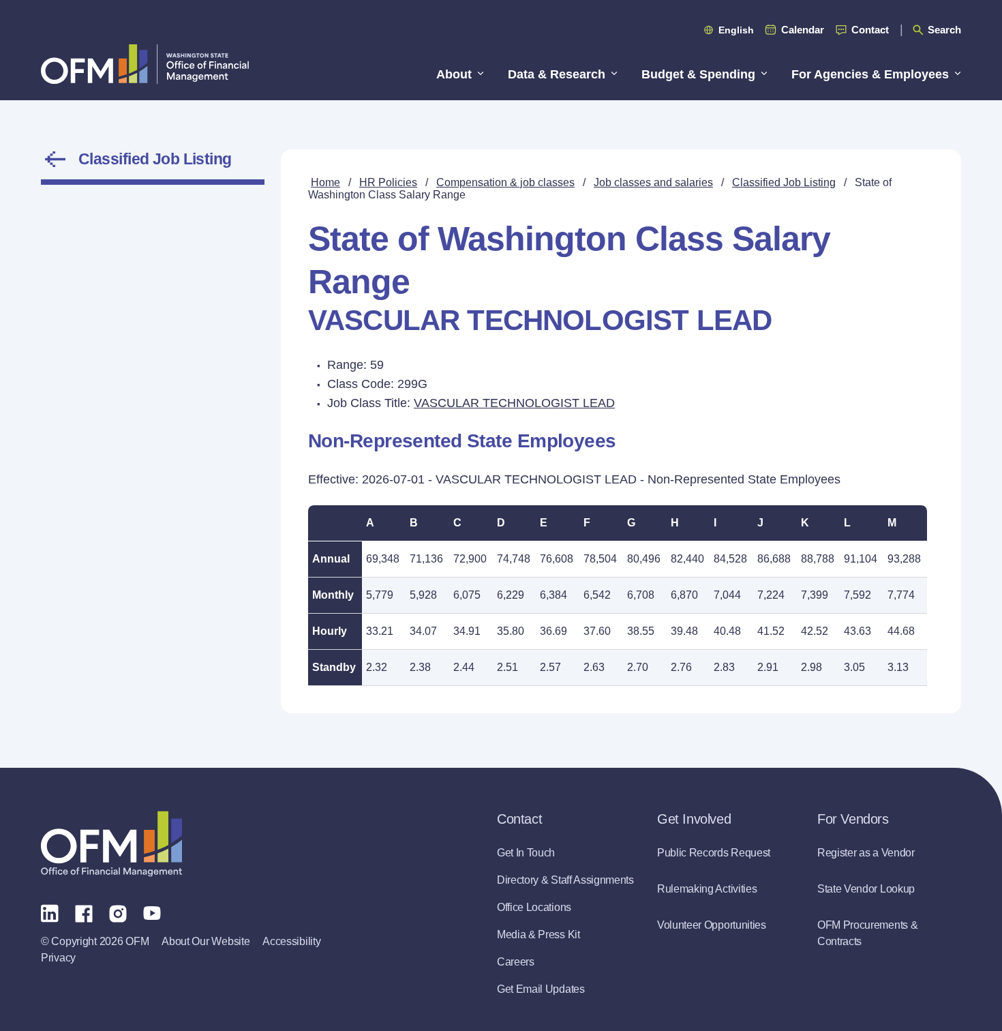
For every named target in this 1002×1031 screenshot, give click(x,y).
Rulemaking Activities (707, 889)
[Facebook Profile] (84, 912)
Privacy (58, 957)
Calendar (802, 29)
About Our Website (205, 941)
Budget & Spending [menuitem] (698, 74)
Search (944, 29)
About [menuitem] (454, 74)
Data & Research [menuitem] (556, 74)
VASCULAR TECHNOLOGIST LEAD (514, 403)
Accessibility (291, 941)
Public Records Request (713, 852)
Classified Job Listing (155, 159)
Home (325, 182)
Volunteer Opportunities (711, 925)
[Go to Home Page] (145, 64)
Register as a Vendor (866, 852)
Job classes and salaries (653, 182)
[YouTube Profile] (152, 912)
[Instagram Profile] (118, 912)
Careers (515, 962)
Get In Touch (526, 852)
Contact (870, 29)
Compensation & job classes (505, 182)
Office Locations (534, 907)
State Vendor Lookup (866, 889)
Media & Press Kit (538, 934)
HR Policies (388, 182)
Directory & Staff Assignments (565, 880)
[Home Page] (111, 844)
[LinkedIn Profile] (50, 913)
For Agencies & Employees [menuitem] (870, 74)
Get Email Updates (541, 989)
